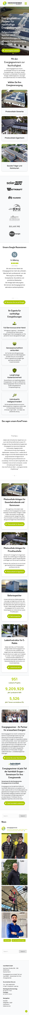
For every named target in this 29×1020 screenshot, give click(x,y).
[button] (11, 50)
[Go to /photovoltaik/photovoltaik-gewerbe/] (14, 111)
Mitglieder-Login (7, 1002)
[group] (14, 680)
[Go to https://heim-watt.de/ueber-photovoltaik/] (14, 137)
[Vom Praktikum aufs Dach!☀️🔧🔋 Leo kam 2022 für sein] (14, 872)
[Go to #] (26, 1011)
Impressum (6, 1004)
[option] (14, 31)
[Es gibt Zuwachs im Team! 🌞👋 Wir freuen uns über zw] (14, 846)
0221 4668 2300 (10, 984)
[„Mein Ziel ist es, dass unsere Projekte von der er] (14, 925)
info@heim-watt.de (12, 986)
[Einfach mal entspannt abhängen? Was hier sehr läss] (14, 898)
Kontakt (5, 1001)
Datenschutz (7, 1006)
